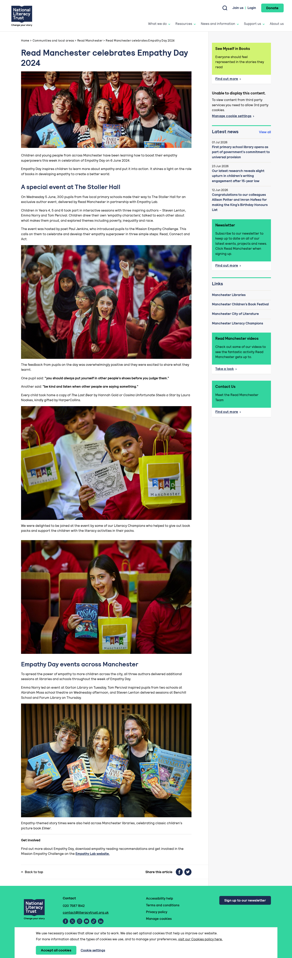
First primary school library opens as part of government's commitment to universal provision (241, 152)
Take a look (224, 369)
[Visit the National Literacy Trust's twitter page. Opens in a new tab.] (72, 921)
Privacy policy (156, 912)
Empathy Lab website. (92, 853)
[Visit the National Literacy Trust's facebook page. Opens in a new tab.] (65, 921)
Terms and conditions (162, 905)
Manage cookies (159, 918)
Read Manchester (90, 40)
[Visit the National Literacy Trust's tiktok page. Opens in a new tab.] (93, 921)
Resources (183, 23)
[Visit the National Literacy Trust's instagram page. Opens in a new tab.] (79, 921)
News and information (218, 23)
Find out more (226, 79)
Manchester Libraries (229, 295)
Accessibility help (159, 898)
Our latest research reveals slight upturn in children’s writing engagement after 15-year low (238, 176)
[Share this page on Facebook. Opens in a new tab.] (179, 871)
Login (252, 8)
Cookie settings (93, 950)
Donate (272, 8)
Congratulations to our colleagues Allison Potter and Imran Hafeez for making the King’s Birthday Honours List (240, 202)
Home (25, 40)
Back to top (34, 872)
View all (265, 132)
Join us (237, 8)
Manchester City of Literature (235, 314)
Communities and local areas (53, 40)
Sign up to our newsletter (245, 900)
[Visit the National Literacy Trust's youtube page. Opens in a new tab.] (86, 921)
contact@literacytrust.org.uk (86, 912)
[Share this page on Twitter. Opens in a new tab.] (187, 871)
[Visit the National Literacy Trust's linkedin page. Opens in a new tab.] (100, 921)
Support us (252, 23)
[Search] (224, 8)
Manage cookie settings (231, 116)
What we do (157, 23)
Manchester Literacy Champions (237, 323)
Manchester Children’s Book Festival (240, 304)
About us (277, 23)
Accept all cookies (56, 950)
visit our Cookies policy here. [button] (200, 939)
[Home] (22, 16)
